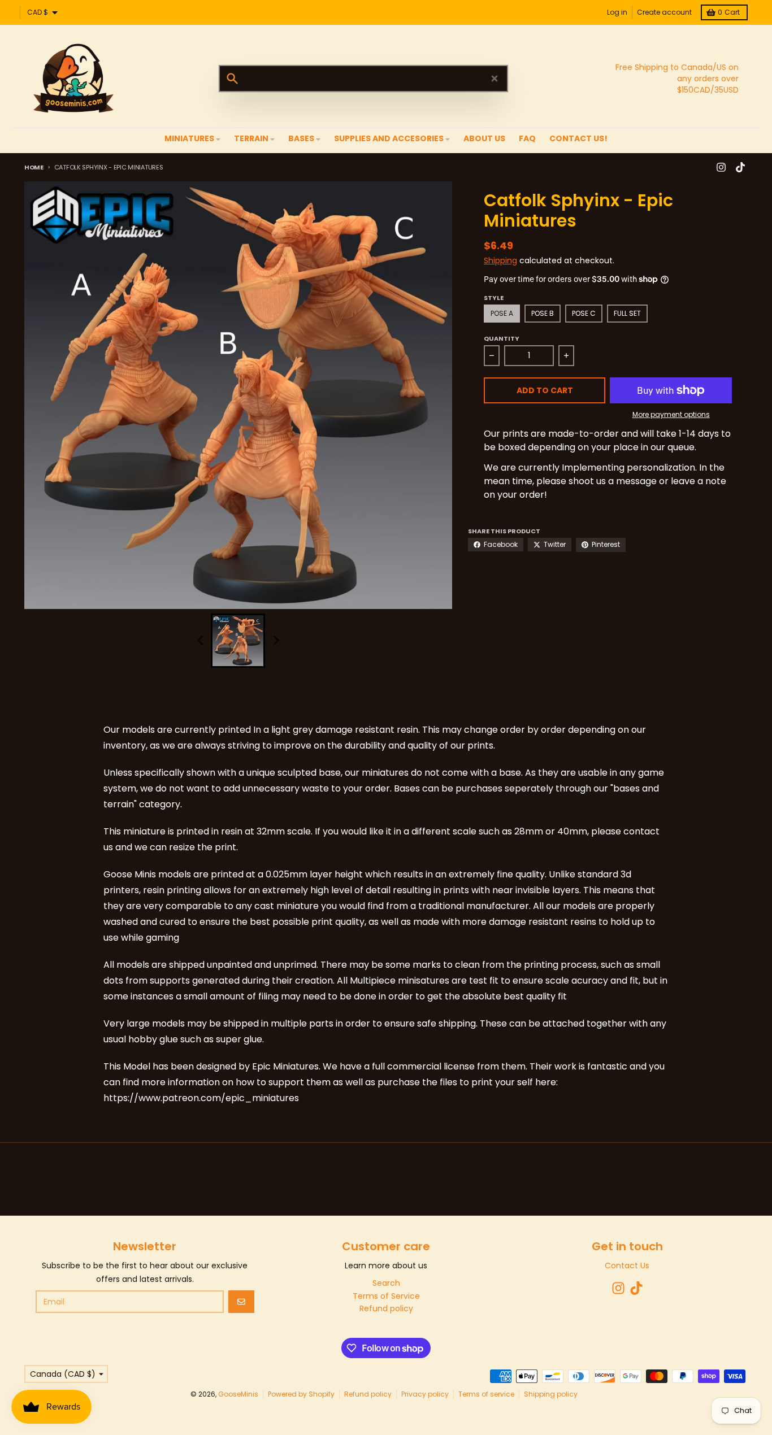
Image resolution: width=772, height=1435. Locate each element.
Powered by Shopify (301, 1394)
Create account (664, 12)
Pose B (542, 313)
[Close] (494, 78)
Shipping (500, 260)
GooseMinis (238, 1394)
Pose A (502, 313)
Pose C (584, 313)
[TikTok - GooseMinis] (740, 167)
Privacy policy (425, 1394)
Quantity (501, 338)
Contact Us (627, 1265)
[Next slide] (275, 640)
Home (34, 167)
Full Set (627, 313)
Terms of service (486, 1394)
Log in (617, 12)
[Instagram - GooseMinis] (721, 167)
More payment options (671, 414)
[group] (238, 641)
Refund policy (368, 1394)
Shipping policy (551, 1394)
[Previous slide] (201, 640)
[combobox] (363, 78)
